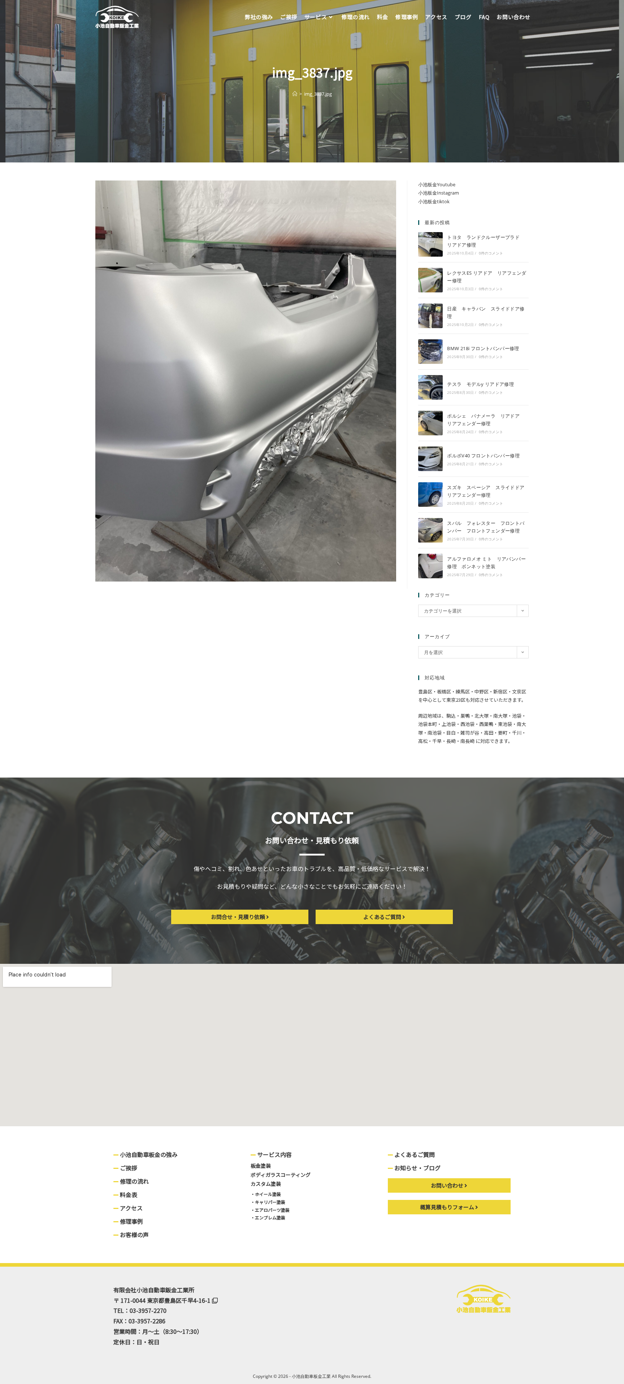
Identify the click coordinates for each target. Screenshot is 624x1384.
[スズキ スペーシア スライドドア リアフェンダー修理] (430, 494)
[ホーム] (294, 94)
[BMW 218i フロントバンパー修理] (430, 351)
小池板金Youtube (436, 184)
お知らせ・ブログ (417, 1167)
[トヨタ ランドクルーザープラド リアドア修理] (430, 244)
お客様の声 (133, 1234)
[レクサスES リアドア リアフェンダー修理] (430, 280)
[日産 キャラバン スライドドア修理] (430, 316)
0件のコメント (491, 253)
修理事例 (130, 1221)
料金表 (127, 1194)
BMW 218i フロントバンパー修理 (483, 348)
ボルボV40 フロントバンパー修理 (483, 455)
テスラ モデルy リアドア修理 (480, 384)
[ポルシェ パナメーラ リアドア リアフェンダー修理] (430, 423)
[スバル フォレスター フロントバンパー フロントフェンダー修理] (430, 530)
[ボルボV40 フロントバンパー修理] (430, 459)
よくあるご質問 (414, 1154)
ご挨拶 (127, 1167)
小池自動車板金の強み (148, 1154)
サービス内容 (274, 1154)
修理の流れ (133, 1181)
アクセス (130, 1208)
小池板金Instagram (438, 193)
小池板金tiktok (434, 201)
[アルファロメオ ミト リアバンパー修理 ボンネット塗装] (430, 566)
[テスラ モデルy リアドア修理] (430, 387)
